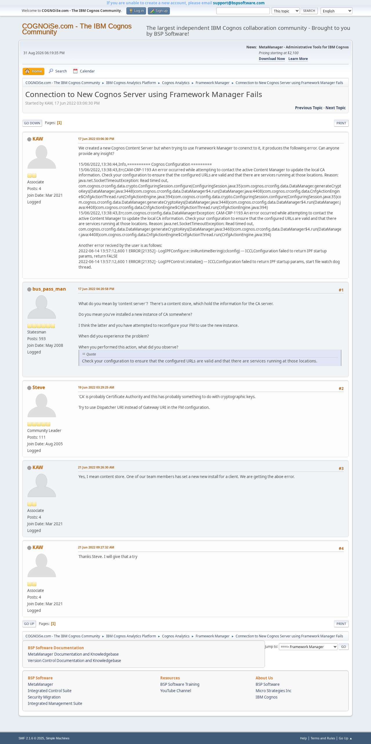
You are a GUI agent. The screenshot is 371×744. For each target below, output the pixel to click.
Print (341, 123)
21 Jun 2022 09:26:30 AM (96, 467)
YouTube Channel (175, 690)
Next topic (335, 107)
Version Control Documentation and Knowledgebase (74, 660)
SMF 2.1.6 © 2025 (31, 738)
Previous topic (309, 107)
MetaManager (40, 684)
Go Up (29, 623)
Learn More (298, 58)
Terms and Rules (323, 738)
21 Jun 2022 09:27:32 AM (96, 547)
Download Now (272, 58)
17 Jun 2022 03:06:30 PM (96, 138)
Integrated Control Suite (50, 690)
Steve (38, 387)
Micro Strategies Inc (273, 690)
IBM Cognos (266, 697)
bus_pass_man (49, 289)
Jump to (271, 646)
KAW (37, 139)
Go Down (32, 123)
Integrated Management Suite (55, 703)
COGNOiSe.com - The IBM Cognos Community (77, 29)
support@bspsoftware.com (239, 3)
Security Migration (44, 697)
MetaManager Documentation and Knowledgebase (73, 654)
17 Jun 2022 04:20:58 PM (96, 289)
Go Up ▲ (345, 738)
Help (303, 738)
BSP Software (268, 684)
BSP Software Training (179, 684)
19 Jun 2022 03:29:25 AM (96, 387)
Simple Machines (58, 738)
